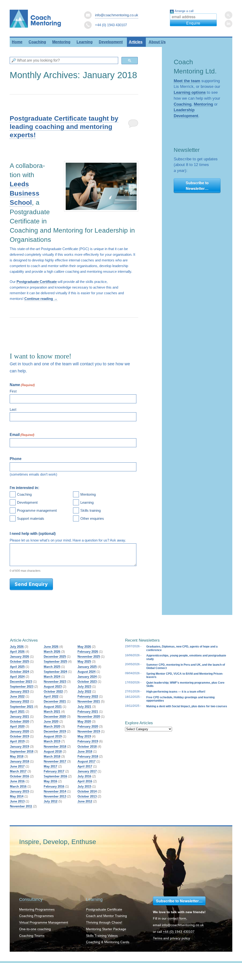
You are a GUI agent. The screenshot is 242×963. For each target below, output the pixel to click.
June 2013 (17, 801)
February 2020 (88, 726)
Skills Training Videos (102, 935)
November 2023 (55, 681)
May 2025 (84, 661)
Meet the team (187, 81)
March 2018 (52, 756)
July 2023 (84, 686)
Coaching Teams (31, 935)
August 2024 (86, 671)
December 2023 (21, 681)
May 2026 (84, 646)
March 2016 (18, 786)
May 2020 (84, 721)
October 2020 (19, 721)
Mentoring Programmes (37, 909)
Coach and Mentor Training (106, 916)
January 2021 (19, 716)
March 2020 (52, 726)
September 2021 (21, 706)
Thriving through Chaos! (104, 922)
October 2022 (53, 691)
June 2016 (17, 781)
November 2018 (55, 746)
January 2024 (87, 676)
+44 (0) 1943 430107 (178, 931)
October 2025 (19, 661)
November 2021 (89, 701)
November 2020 (89, 716)
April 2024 (17, 676)
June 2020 (51, 721)
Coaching (37, 42)
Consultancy (31, 899)
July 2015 (84, 786)
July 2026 (17, 646)
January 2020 (19, 731)
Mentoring (61, 42)
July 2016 (84, 776)
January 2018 (19, 761)
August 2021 (53, 706)
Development (111, 42)
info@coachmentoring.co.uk (116, 15)
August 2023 (53, 686)
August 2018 (53, 751)
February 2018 (88, 756)
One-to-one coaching (35, 929)
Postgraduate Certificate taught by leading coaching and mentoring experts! (64, 127)
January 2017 (87, 771)
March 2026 (52, 651)
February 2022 (88, 696)
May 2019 (84, 736)
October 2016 (19, 776)
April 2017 (85, 766)
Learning (85, 42)
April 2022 (51, 696)
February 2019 (88, 741)
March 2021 (52, 711)
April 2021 (17, 711)
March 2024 (52, 676)
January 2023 (19, 691)
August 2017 (86, 761)
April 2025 (17, 667)
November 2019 (89, 731)
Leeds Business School (24, 193)
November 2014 (55, 791)
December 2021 (55, 701)
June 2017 (17, 766)
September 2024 (55, 671)
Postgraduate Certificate (37, 282)
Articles (136, 42)
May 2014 (16, 796)
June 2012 (85, 801)
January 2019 (19, 746)
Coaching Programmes (36, 916)
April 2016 (85, 781)
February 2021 (88, 711)
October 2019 (19, 736)
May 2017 (50, 766)
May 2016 (50, 781)
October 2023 (87, 681)
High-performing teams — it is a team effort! (175, 691)
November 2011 (21, 806)
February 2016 (54, 786)
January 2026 (19, 656)
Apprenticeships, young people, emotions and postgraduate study (186, 657)
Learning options (190, 92)
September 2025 (55, 661)
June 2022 (17, 696)
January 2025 (87, 667)
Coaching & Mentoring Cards (107, 942)
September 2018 (21, 751)
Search (228, 15)
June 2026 (51, 646)
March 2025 (52, 667)
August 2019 (53, 736)
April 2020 (17, 726)
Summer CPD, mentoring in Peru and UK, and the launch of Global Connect (185, 666)
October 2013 (87, 796)
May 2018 (16, 756)
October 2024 (19, 671)
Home (17, 42)
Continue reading (40, 299)
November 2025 (89, 656)
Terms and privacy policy (171, 938)
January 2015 (19, 791)
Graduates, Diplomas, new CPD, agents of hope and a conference (182, 648)
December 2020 (55, 716)
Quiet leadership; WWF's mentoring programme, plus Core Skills (185, 684)
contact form (177, 918)
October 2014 (87, 791)
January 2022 (19, 701)
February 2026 (88, 651)
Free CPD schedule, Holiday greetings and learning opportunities (180, 699)
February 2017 (54, 771)
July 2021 (84, 706)
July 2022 (84, 691)
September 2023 (21, 686)
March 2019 (52, 741)
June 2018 (85, 751)
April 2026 (17, 651)
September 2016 (55, 776)
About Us (157, 42)
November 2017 (55, 761)
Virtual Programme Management (43, 922)
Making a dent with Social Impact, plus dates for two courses (186, 706)
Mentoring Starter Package (106, 929)
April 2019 (17, 741)
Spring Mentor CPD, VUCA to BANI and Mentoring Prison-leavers (184, 675)
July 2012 (50, 801)
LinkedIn (228, 23)
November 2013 (55, 796)
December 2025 (55, 656)
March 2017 (18, 771)
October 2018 (87, 746)
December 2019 (55, 731)
